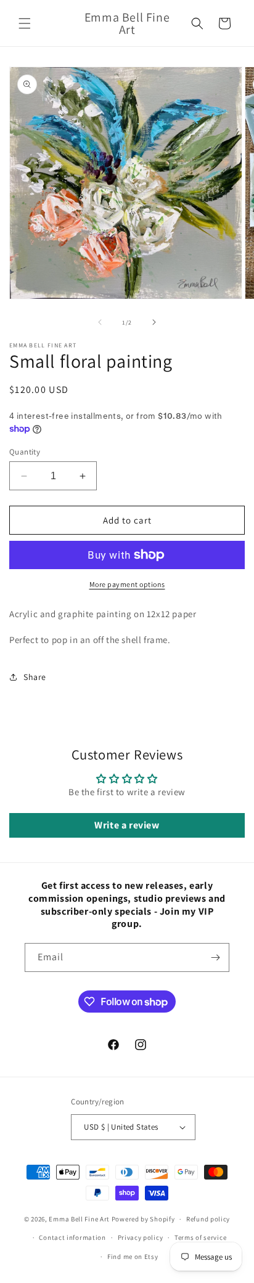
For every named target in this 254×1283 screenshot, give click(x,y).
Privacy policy (140, 1237)
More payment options (127, 584)
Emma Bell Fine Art (79, 1219)
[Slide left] (99, 322)
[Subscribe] (215, 957)
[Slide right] (154, 322)
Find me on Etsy (132, 1256)
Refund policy (208, 1219)
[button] (24, 23)
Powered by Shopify (143, 1219)
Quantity (24, 452)
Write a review (126, 825)
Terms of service (200, 1237)
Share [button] (34, 676)
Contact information (72, 1237)
